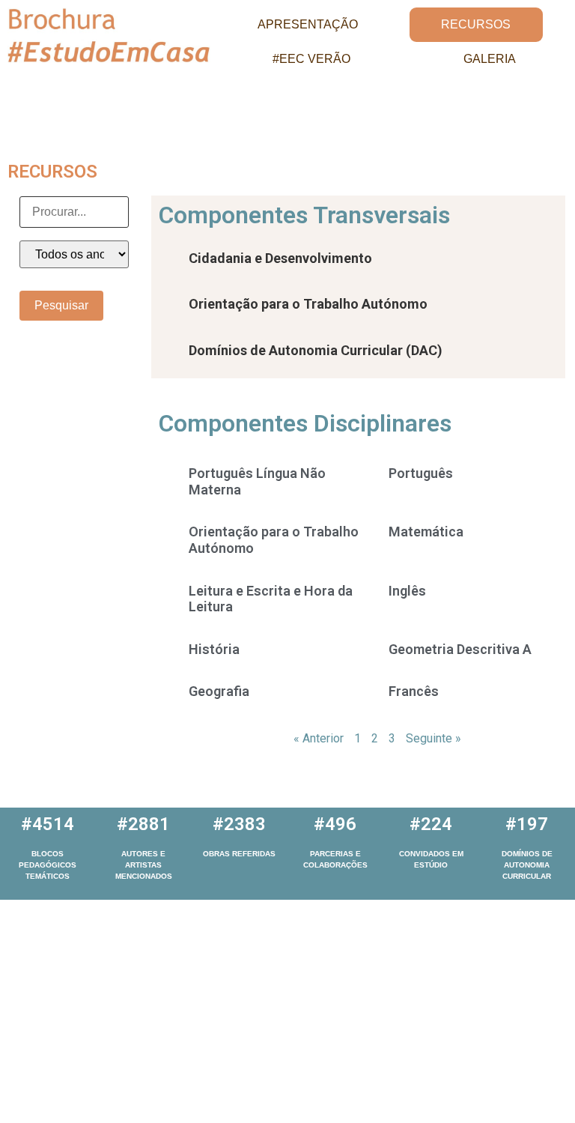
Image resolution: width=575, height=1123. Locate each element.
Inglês (407, 591)
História (214, 649)
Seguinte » (433, 738)
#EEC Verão (311, 58)
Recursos (476, 24)
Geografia (219, 691)
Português (421, 473)
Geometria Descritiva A (460, 649)
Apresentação (308, 24)
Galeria (489, 58)
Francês (414, 691)
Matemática (426, 531)
